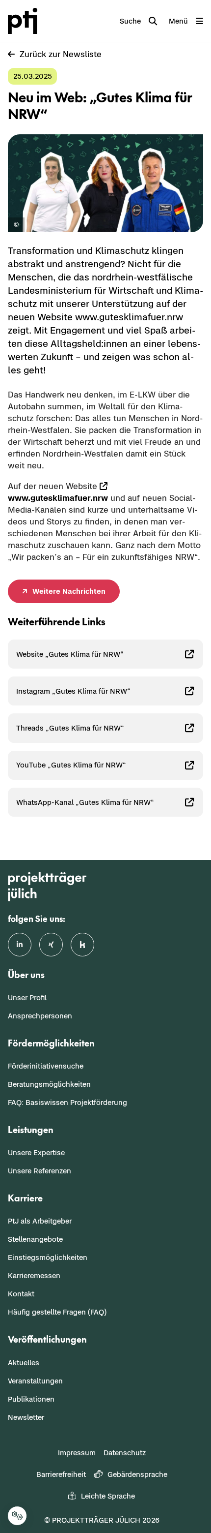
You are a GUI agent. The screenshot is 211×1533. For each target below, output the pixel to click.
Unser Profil (27, 997)
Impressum (77, 1452)
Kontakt (21, 1293)
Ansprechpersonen (40, 1016)
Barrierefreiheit (61, 1474)
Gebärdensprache (137, 1474)
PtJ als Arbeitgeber (40, 1221)
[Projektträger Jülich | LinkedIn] (19, 944)
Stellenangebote (35, 1239)
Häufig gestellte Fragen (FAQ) (57, 1312)
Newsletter (26, 1417)
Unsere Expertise (36, 1152)
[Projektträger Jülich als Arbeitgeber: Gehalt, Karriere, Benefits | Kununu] (82, 944)
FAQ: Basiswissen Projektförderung (67, 1102)
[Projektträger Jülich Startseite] (24, 21)
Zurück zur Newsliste (61, 54)
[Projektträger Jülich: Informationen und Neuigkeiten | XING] (51, 944)
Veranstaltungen (35, 1381)
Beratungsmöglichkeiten (49, 1084)
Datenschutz (125, 1452)
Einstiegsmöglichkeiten (47, 1257)
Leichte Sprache (108, 1496)
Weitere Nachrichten (69, 591)
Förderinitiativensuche (45, 1066)
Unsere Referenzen (39, 1170)
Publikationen (31, 1399)
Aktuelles (23, 1362)
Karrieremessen (34, 1275)
